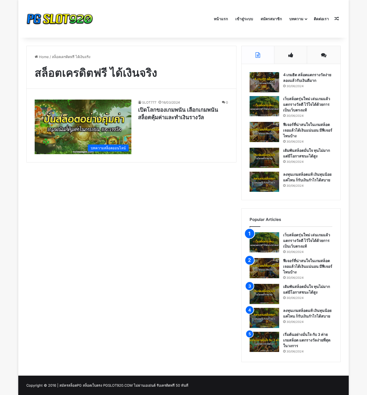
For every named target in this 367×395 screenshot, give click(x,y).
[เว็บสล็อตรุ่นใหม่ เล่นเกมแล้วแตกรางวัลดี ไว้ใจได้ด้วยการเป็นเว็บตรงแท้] (264, 106)
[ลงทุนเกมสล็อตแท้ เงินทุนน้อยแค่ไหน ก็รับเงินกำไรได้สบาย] (264, 182)
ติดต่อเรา (321, 18)
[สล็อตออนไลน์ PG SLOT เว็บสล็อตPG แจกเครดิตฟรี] (59, 18)
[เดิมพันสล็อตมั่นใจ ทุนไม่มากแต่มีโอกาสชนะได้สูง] (264, 158)
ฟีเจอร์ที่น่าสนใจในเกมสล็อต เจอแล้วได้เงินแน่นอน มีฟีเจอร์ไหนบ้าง (307, 130)
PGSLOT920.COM (118, 385)
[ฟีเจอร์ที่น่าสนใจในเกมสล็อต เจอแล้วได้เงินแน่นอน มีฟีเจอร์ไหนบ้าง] (264, 132)
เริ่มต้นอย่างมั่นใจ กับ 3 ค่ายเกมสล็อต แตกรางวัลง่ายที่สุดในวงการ (306, 340)
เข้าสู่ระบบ (244, 18)
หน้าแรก (221, 18)
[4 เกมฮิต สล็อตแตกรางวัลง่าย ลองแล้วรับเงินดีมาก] (264, 82)
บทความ (296, 18)
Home (43, 57)
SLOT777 (149, 102)
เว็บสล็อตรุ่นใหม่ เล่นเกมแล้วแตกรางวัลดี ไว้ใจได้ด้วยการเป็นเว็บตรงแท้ (306, 104)
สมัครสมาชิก (271, 18)
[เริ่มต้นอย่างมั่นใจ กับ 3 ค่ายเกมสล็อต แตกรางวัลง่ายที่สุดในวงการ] (264, 342)
